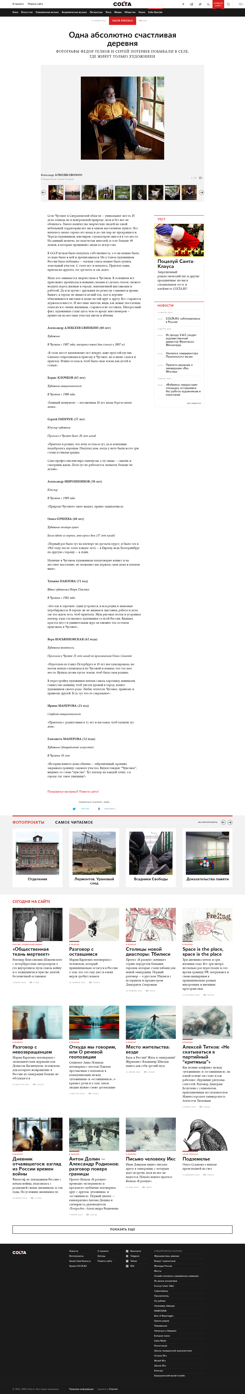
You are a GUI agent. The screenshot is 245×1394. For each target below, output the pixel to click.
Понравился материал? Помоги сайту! (73, 791)
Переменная (160, 1326)
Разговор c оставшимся (83, 952)
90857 (149, 1187)
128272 (210, 1175)
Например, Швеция (164, 1306)
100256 (210, 995)
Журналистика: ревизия (166, 1256)
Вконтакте (135, 1251)
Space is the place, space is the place (202, 952)
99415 (153, 991)
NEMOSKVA (160, 1311)
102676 (96, 982)
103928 (151, 1072)
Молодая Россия (163, 1266)
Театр (108, 12)
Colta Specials (155, 12)
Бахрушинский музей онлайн (169, 1376)
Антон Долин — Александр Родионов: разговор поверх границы (94, 1167)
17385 (36, 982)
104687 (206, 1107)
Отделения (37, 879)
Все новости (194, 403)
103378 (40, 1084)
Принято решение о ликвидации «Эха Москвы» (179, 368)
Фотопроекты (28, 822)
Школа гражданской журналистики (173, 1351)
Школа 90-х (160, 1366)
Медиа (118, 12)
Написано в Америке (165, 1331)
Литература (96, 12)
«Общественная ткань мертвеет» (31, 952)
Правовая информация (81, 1389)
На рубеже (160, 1301)
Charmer (113, 1389)
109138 (93, 1215)
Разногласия (160, 1346)
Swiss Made (160, 1341)
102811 (95, 1094)
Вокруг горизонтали (165, 1261)
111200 (38, 1198)
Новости (73, 1251)
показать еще (122, 1229)
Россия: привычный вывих (27, 944)
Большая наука (162, 1336)
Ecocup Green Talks (164, 1286)
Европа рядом (161, 1321)
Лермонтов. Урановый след (94, 881)
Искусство (27, 12)
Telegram (135, 1256)
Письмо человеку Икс (151, 1159)
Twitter (133, 1261)
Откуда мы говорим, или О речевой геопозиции (92, 1052)
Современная (47, 12)
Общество (130, 12)
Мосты (157, 1271)
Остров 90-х (160, 1356)
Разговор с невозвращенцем (32, 1050)
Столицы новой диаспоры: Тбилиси (148, 952)
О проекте (18, 4)
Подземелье (196, 1159)
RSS (132, 1266)
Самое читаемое (74, 822)
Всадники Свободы (151, 879)
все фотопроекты (208, 822)
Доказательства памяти (207, 879)
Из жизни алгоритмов (165, 1281)
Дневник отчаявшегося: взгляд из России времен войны (36, 1167)
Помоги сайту (35, 4)
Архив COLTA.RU (78, 1266)
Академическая (74, 12)
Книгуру (158, 1371)
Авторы (101, 1256)
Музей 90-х (160, 1361)
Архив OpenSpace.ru (80, 1261)
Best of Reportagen (164, 1316)
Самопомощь (161, 1291)
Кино (15, 12)
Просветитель (161, 1296)
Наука (141, 12)
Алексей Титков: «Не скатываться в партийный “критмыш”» (205, 1055)
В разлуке (74, 944)
